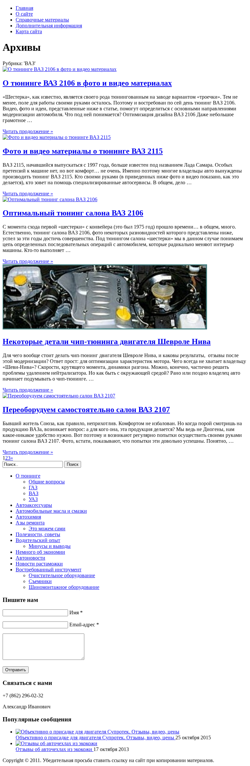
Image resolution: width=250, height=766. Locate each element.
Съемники (40, 581)
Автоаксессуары (34, 505)
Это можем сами (47, 528)
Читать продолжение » (28, 131)
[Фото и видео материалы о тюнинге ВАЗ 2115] (57, 137)
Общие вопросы (47, 481)
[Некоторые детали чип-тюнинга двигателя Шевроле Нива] (105, 327)
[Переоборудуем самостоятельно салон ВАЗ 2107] (59, 395)
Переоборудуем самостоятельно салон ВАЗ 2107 (86, 409)
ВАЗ (33, 493)
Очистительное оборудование (62, 575)
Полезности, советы (38, 534)
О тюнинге (28, 476)
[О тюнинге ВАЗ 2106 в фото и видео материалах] (60, 69)
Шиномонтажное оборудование (64, 587)
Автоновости (30, 558)
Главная (24, 8)
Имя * (76, 612)
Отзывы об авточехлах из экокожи (54, 749)
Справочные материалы (42, 19)
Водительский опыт (38, 540)
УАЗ (33, 499)
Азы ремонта (30, 522)
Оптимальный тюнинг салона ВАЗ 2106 (73, 213)
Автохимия (28, 517)
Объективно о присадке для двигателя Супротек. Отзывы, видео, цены (95, 737)
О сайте (24, 14)
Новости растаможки (39, 563)
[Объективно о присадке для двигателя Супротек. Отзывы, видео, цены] (97, 731)
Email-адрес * (84, 624)
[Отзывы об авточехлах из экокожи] (56, 743)
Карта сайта (29, 31)
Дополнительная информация (49, 25)
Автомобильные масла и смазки (51, 511)
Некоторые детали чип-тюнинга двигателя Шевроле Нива (107, 341)
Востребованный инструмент (48, 569)
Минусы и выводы (50, 546)
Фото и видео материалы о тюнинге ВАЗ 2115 (83, 151)
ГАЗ (33, 487)
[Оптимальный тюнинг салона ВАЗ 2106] (50, 199)
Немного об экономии (40, 552)
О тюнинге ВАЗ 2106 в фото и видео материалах (87, 83)
